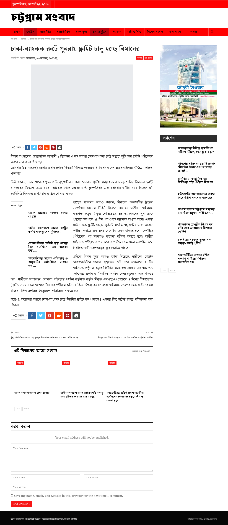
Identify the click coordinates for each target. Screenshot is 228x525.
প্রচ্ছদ (17, 32)
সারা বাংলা (175, 32)
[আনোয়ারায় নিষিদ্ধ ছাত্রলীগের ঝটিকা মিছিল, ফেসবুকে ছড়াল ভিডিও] (168, 152)
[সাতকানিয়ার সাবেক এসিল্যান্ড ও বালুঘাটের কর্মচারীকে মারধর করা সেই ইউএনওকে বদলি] (18, 262)
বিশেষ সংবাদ (155, 32)
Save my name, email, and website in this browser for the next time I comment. (68, 496)
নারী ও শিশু (134, 32)
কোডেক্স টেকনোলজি (210, 519)
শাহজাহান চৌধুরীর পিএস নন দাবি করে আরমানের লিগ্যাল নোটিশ (195, 228)
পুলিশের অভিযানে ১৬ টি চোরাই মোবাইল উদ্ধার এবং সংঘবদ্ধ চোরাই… (197, 167)
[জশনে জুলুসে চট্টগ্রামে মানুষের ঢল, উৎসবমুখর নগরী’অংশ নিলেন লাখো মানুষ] (168, 213)
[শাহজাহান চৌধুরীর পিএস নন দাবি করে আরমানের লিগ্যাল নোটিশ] (168, 228)
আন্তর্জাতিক (63, 32)
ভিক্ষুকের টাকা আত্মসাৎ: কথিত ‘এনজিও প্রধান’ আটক (125, 337)
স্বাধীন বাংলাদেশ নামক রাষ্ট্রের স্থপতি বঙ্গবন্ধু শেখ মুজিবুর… (48, 230)
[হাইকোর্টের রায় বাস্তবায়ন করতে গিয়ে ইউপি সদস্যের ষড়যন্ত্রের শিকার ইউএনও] (168, 198)
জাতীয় (30, 32)
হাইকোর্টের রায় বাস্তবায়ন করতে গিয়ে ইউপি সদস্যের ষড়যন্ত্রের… (196, 196)
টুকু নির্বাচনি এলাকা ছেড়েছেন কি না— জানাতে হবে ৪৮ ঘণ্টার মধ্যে (44, 337)
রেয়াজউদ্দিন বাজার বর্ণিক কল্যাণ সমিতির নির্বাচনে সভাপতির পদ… (193, 258)
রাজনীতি (45, 32)
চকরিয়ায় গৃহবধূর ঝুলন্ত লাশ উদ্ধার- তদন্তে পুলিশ (194, 242)
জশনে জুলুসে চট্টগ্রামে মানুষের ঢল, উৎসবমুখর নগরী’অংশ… (196, 211)
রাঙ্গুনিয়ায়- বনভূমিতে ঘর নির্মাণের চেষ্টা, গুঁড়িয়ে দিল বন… (197, 181)
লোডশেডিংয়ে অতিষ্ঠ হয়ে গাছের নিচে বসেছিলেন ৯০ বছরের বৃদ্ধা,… (48, 247)
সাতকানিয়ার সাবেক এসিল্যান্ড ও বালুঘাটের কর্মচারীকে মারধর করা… (48, 262)
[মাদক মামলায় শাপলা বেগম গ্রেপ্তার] (18, 217)
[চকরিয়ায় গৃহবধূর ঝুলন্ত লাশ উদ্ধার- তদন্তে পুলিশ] (168, 244)
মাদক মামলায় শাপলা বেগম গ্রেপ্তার (48, 215)
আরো (193, 32)
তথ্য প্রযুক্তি (99, 32)
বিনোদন (116, 32)
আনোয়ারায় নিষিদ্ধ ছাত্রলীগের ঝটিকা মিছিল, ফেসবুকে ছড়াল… (197, 150)
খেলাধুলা (81, 32)
